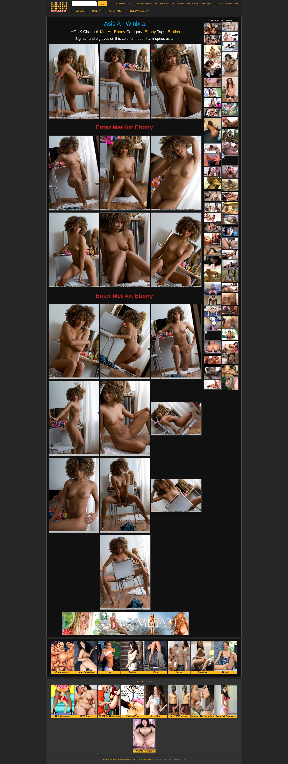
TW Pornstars (183, 3)
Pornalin (120, 3)
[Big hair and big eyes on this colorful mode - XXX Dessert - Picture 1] (74, 81)
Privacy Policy (124, 759)
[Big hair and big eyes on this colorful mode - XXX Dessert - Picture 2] (125, 81)
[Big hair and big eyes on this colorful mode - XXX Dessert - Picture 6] (176, 173)
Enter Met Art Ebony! (125, 127)
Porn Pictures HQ (201, 3)
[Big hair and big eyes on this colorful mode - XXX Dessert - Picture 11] (125, 341)
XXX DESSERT (58, 7)
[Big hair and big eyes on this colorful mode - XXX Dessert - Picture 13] (74, 418)
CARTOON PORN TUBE (164, 3)
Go (102, 4)
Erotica (174, 31)
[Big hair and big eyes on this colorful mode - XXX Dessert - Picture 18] (176, 495)
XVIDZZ (214, 3)
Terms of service (109, 759)
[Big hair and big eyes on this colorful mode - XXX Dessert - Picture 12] (176, 341)
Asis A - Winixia (124, 23)
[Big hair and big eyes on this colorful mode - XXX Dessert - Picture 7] (74, 249)
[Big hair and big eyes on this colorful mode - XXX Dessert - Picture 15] (176, 418)
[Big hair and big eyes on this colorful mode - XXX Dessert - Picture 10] (74, 341)
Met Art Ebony (112, 31)
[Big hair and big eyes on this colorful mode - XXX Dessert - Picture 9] (176, 249)
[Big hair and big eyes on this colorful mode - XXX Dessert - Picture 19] (125, 572)
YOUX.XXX (131, 3)
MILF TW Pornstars (228, 3)
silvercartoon (144, 3)
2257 (135, 759)
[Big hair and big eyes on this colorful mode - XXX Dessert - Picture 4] (74, 173)
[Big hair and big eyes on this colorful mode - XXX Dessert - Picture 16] (74, 495)
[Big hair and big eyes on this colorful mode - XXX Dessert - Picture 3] (176, 81)
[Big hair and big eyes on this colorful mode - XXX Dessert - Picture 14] (125, 418)
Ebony (150, 31)
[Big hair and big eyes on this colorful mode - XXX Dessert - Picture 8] (125, 249)
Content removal (146, 759)
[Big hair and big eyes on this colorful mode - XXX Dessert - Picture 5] (125, 173)
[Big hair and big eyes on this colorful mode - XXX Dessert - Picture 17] (125, 495)
